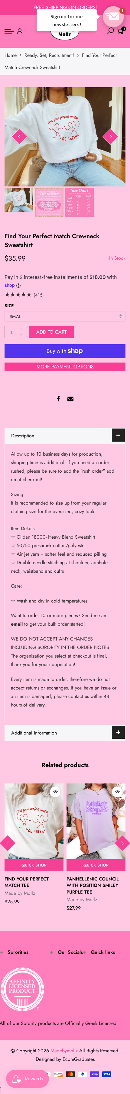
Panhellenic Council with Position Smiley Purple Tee (93, 885)
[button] (113, 16)
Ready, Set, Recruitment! (49, 55)
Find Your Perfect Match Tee (27, 882)
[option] (65, 136)
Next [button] (110, 136)
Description (22, 435)
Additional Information (34, 732)
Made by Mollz (20, 893)
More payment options (65, 366)
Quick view (55, 792)
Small (17, 316)
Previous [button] (19, 136)
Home (11, 55)
